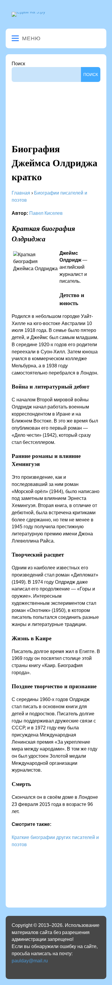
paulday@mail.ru (30, 960)
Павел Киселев (46, 213)
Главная (21, 192)
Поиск (18, 63)
